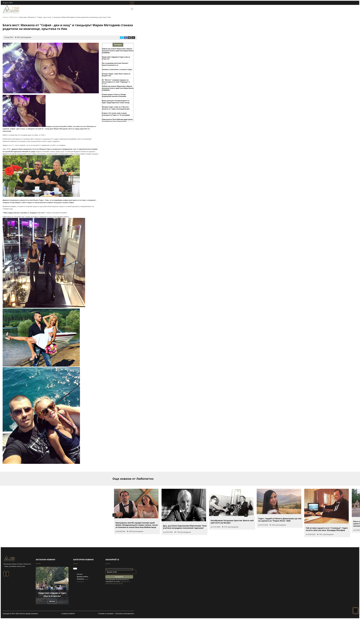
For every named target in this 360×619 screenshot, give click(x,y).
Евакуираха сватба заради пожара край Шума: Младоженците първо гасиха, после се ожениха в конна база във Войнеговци (137, 524)
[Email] (129, 37)
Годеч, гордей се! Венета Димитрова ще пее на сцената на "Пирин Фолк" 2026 (279, 519)
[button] (38, 585)
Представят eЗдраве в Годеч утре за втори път (116, 58)
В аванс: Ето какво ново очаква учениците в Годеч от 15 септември (116, 114)
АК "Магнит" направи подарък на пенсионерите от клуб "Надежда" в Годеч (116, 82)
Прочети (52, 601)
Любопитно (13, 17)
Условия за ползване (106, 614)
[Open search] (132, 9)
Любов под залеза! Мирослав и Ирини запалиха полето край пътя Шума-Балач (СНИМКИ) (118, 51)
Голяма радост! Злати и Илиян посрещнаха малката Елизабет (114, 95)
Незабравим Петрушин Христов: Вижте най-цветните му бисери (232, 521)
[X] (121, 37)
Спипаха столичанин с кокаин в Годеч (117, 69)
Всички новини (82, 577)
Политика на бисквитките (124, 614)
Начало (5, 17)
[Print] (133, 37)
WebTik (72, 614)
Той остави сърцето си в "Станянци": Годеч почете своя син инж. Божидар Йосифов (327, 529)
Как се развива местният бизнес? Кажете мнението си (115, 64)
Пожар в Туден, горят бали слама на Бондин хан (116, 75)
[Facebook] (125, 37)
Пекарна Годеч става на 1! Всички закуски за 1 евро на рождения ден (116, 108)
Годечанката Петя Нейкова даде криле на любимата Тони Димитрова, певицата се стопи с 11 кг (117, 121)
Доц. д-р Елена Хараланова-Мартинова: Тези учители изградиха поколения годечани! (185, 526)
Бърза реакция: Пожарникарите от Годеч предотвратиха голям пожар (116, 102)
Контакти (80, 579)
